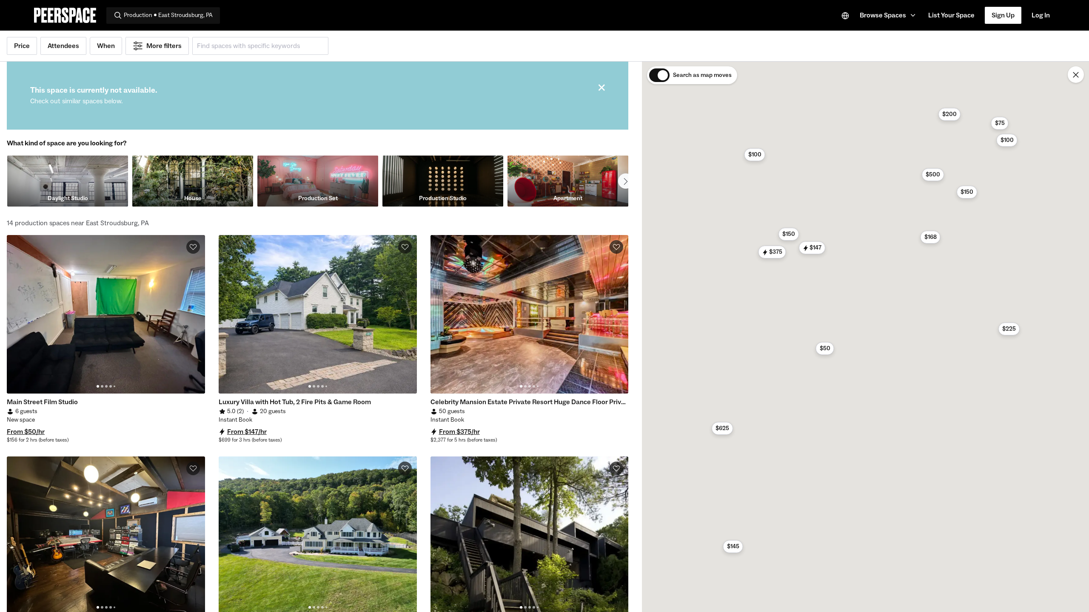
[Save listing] (193, 247)
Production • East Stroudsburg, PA (168, 15)
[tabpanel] (106, 314)
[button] (889, 15)
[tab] (98, 386)
